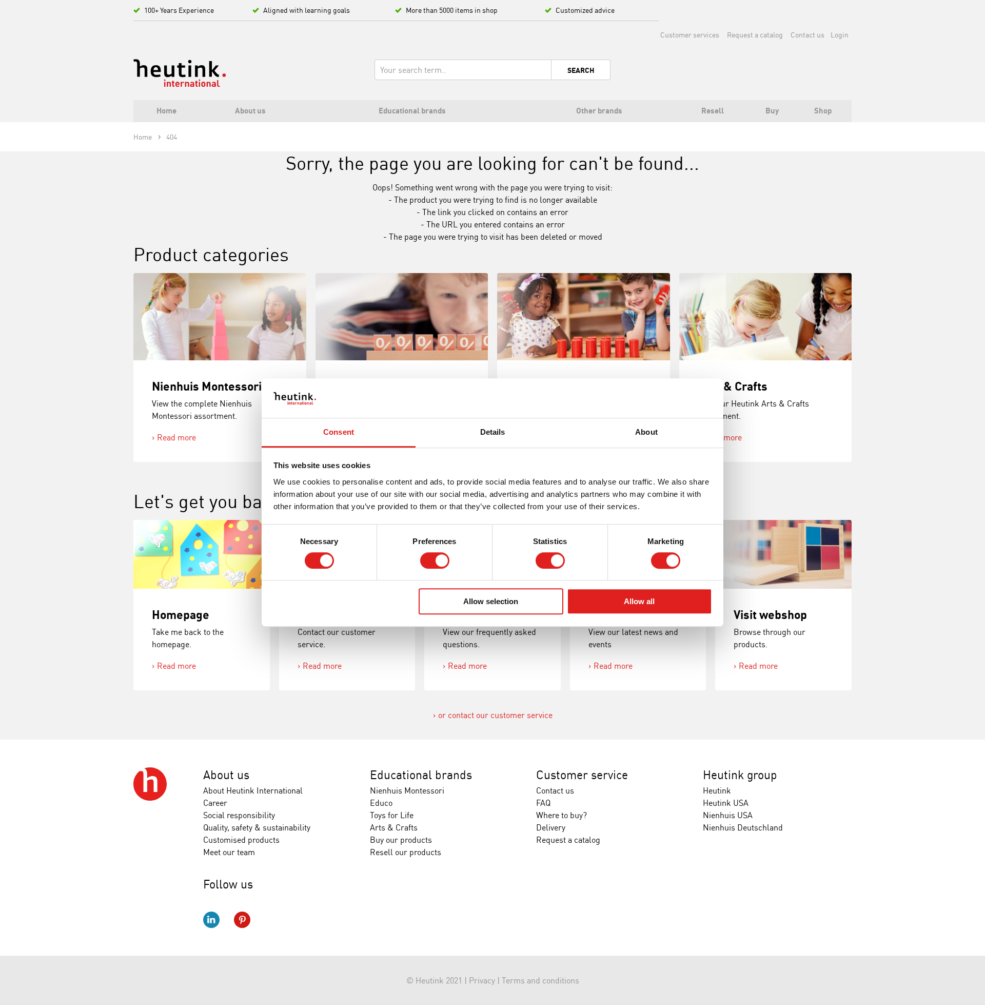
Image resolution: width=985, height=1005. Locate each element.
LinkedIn (211, 920)
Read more (176, 437)
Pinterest (242, 920)
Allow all (639, 601)
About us (226, 774)
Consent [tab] (338, 432)
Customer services (689, 34)
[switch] (434, 560)
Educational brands (421, 774)
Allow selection (490, 601)
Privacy (482, 980)
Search (581, 70)
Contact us (807, 34)
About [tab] (646, 432)
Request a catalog (755, 34)
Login (840, 34)
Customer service (582, 774)
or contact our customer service (495, 715)
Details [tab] (492, 432)
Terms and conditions (540, 980)
